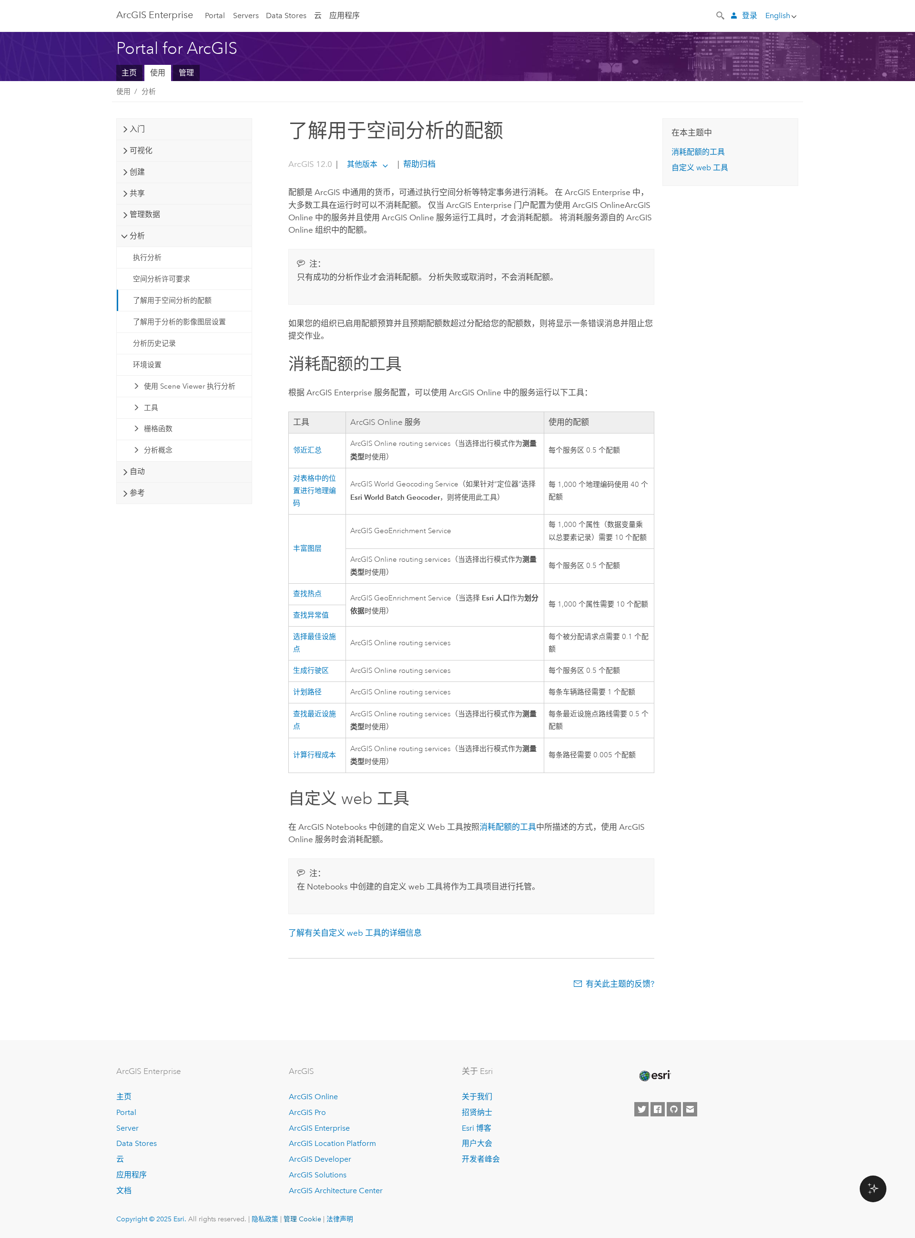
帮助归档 (418, 164)
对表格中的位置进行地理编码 (314, 491)
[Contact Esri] (690, 1109)
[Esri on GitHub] (674, 1109)
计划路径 (307, 692)
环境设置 (147, 365)
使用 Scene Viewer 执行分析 (189, 386)
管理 (186, 72)
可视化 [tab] (141, 150)
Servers (246, 15)
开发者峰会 (481, 1159)
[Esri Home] (654, 1076)
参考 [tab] (137, 492)
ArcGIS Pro (307, 1112)
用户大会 (477, 1143)
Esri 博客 (476, 1128)
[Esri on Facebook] (658, 1109)
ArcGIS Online (313, 1096)
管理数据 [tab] (145, 214)
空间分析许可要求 (161, 279)
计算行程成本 (314, 755)
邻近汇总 (307, 450)
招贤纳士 (477, 1112)
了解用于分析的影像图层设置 (179, 322)
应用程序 (344, 15)
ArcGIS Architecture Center (336, 1190)
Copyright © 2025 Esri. (151, 1219)
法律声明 (339, 1219)
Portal (215, 15)
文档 (124, 1190)
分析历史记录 (154, 343)
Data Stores (286, 15)
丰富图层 (307, 548)
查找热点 (307, 593)
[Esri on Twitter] (641, 1109)
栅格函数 (158, 428)
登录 (749, 15)
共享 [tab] (137, 193)
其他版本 (362, 164)
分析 (149, 91)
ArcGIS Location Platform (332, 1143)
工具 (151, 407)
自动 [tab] (137, 471)
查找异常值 (311, 615)
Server (127, 1128)
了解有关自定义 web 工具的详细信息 (355, 933)
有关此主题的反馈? (620, 984)
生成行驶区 (311, 670)
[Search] (721, 15)
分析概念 (158, 450)
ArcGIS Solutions (317, 1174)
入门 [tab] (137, 129)
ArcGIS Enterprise (154, 15)
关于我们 (477, 1096)
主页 (129, 72)
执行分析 (147, 257)
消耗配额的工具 (507, 827)
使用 (157, 72)
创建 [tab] (137, 171)
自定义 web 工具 (699, 167)
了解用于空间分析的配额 (172, 300)
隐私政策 (265, 1219)
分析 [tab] (137, 235)
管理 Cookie (302, 1219)
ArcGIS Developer (320, 1159)
